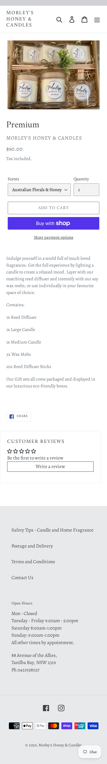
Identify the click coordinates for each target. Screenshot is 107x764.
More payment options (53, 237)
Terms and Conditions (33, 561)
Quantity (81, 179)
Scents (13, 179)
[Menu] (97, 19)
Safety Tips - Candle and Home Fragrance (52, 530)
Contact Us (22, 577)
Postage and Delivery (32, 546)
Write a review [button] (50, 466)
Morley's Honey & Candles (20, 19)
